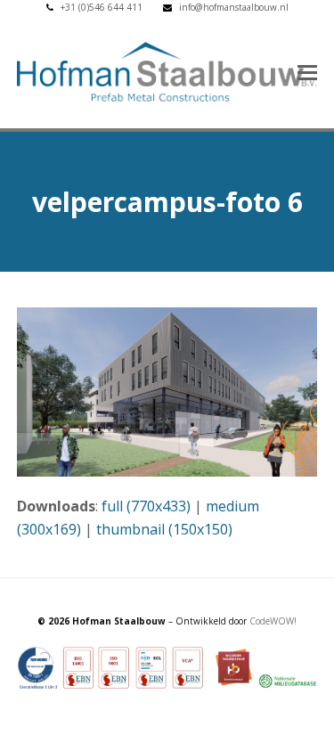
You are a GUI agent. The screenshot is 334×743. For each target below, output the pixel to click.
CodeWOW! (273, 621)
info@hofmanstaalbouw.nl (234, 7)
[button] (307, 71)
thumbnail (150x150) (164, 529)
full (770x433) (146, 506)
